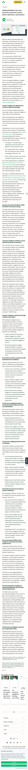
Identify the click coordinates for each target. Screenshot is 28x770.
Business (6, 687)
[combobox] (14, 738)
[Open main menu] (24, 2)
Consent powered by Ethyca (20, 768)
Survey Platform (23, 688)
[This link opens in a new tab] (7, 742)
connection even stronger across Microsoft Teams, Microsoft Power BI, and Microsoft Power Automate (13, 177)
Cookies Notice (4, 759)
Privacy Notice (22, 757)
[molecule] (27, 194)
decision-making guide (8, 102)
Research (5, 7)
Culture (14, 687)
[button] (14, 718)
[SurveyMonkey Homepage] (3, 2)
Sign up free (18, 2)
